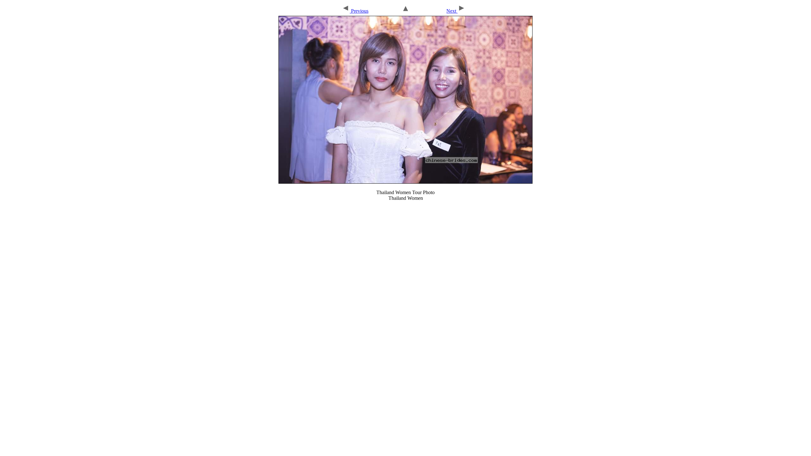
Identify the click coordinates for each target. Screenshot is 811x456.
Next (451, 11)
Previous (359, 11)
